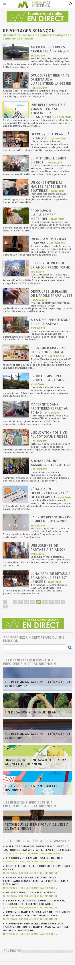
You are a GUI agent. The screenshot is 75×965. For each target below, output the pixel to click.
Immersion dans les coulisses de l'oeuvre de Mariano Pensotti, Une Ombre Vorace (37, 913)
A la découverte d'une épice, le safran (50, 322)
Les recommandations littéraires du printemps (37, 736)
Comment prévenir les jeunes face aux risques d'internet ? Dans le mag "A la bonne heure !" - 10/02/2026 (36, 927)
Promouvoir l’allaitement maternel (43, 215)
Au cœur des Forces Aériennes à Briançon (50, 49)
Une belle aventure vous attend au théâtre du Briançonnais (48, 111)
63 (26, 602)
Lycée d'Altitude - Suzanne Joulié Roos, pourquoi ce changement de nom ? (34, 902)
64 (32, 602)
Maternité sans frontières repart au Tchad (49, 408)
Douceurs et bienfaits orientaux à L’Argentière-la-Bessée (51, 79)
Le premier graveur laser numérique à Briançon (48, 352)
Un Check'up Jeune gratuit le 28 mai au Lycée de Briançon (36, 762)
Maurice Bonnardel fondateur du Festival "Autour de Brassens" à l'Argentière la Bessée (37, 848)
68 (57, 602)
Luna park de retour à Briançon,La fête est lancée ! (51, 578)
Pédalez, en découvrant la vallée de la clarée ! (50, 493)
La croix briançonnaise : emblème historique (51, 519)
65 (38, 602)
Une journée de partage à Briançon (48, 547)
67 (51, 602)
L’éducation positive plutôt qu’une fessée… (50, 434)
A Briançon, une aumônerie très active (51, 463)
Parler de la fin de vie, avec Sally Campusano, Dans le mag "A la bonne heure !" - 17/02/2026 (37, 881)
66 (45, 602)
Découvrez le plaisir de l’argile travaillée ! (51, 293)
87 (5, 606)
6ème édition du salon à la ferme (30, 892)
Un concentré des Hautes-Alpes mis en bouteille (48, 186)
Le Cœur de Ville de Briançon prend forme (50, 265)
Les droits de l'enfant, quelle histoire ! (31, 788)
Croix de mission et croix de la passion (48, 378)
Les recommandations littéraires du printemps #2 (37, 684)
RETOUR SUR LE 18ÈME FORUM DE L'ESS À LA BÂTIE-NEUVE (37, 826)
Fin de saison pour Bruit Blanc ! (32, 712)
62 (20, 602)
